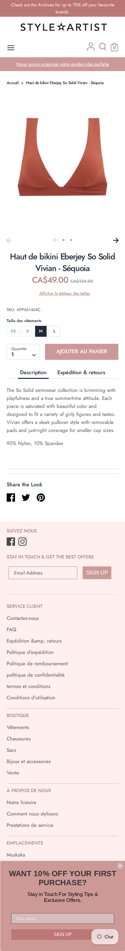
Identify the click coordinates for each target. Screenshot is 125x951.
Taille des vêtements (24, 321)
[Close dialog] (120, 866)
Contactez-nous (23, 618)
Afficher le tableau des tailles (64, 293)
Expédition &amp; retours (34, 641)
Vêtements (18, 727)
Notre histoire (21, 802)
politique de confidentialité (36, 675)
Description (33, 372)
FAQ (11, 629)
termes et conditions (28, 686)
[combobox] (23, 352)
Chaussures (19, 738)
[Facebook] (11, 542)
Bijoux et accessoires (29, 761)
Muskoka (16, 855)
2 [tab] (63, 240)
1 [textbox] (12, 354)
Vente (13, 772)
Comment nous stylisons (32, 813)
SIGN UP (97, 572)
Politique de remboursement (37, 663)
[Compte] (91, 49)
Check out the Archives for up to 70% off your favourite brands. (62, 8)
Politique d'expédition (30, 652)
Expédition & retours (81, 372)
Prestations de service (30, 825)
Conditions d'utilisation (31, 697)
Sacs (11, 750)
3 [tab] (71, 240)
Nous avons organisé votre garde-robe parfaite (62, 64)
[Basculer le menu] (11, 48)
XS (13, 331)
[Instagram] (23, 542)
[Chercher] (103, 49)
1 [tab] (54, 240)
